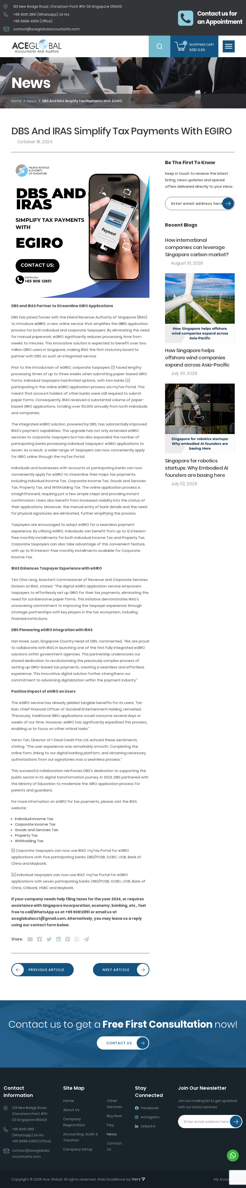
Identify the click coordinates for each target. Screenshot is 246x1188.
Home (68, 1100)
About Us (71, 1109)
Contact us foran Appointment (219, 18)
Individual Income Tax (34, 818)
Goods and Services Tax (36, 829)
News (112, 1134)
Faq (110, 1124)
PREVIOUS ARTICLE (46, 969)
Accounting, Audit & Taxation (80, 1137)
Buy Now (114, 1115)
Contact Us (119, 1043)
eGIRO (40, 323)
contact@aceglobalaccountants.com (46, 29)
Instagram (150, 1117)
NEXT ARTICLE (116, 969)
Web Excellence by (119, 1179)
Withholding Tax (29, 840)
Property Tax (26, 835)
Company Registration (74, 1121)
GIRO (122, 323)
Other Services (114, 1103)
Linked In (148, 1126)
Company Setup (77, 1149)
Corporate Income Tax (35, 824)
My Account (224, 1179)
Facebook (150, 1107)
